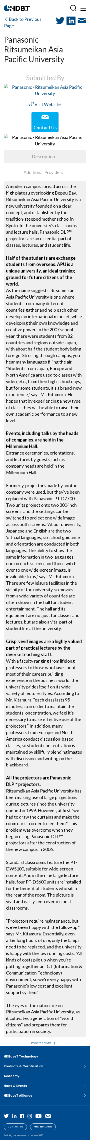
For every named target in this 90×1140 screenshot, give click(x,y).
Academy (11, 1076)
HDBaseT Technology (21, 1056)
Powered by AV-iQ (43, 1043)
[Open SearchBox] (73, 8)
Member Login (43, 1126)
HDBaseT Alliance (18, 1095)
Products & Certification (23, 1066)
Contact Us (15, 1126)
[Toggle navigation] (83, 8)
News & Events (15, 1086)
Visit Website (47, 104)
